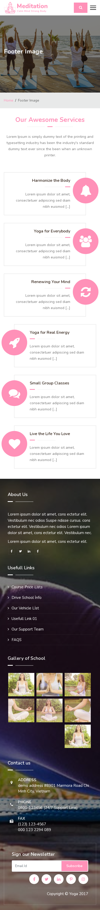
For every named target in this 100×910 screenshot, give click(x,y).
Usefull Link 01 (24, 618)
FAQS (17, 639)
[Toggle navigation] (93, 8)
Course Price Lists (27, 587)
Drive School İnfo (27, 597)
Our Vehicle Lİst (25, 608)
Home (8, 100)
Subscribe (74, 865)
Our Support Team (28, 629)
